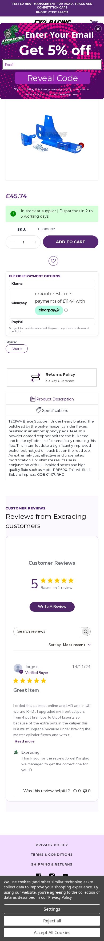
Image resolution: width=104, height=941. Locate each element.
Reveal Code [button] (52, 78)
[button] (98, 29)
